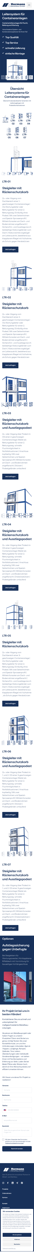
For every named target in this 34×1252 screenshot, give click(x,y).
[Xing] (18, 1183)
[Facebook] (8, 1183)
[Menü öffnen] (29, 5)
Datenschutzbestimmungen (14, 1143)
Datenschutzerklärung (9, 1248)
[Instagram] (3, 1183)
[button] (5, 118)
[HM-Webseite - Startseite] (13, 5)
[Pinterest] (22, 1183)
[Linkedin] (13, 1183)
